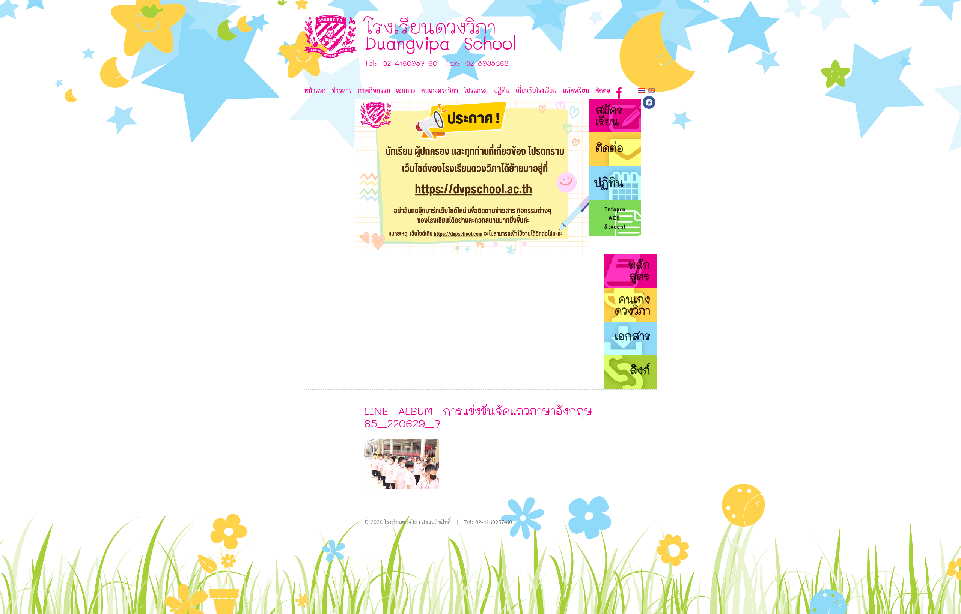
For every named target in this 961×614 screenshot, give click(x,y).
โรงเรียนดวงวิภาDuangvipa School (441, 34)
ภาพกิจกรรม (374, 91)
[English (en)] (651, 90)
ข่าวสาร (342, 91)
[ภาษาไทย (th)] (641, 90)
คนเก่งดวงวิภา (439, 91)
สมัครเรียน (576, 91)
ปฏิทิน (502, 91)
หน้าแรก (315, 91)
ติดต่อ (602, 91)
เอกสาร (405, 91)
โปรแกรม (476, 91)
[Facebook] (619, 91)
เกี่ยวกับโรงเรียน (536, 91)
